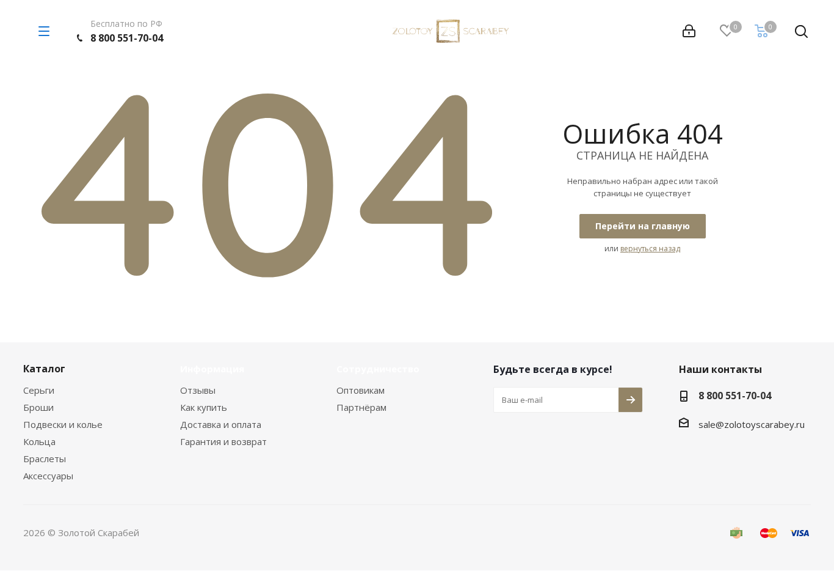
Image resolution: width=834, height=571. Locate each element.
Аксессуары (48, 476)
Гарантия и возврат (223, 441)
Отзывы (198, 390)
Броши (38, 407)
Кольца (39, 441)
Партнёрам (361, 407)
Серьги (38, 390)
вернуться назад (650, 248)
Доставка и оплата (220, 424)
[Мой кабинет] (689, 31)
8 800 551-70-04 (126, 38)
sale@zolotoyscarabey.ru (751, 424)
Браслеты (44, 458)
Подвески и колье (63, 424)
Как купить (203, 407)
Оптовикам (360, 390)
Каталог (44, 368)
